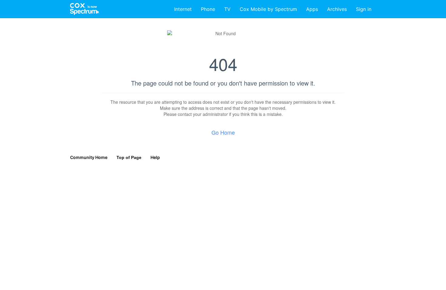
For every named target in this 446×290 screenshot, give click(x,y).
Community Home (88, 157)
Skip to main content (25, 4)
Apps (312, 9)
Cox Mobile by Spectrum (268, 9)
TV (227, 9)
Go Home (223, 132)
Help (155, 157)
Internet (183, 9)
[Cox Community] (85, 9)
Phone (208, 9)
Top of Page (129, 157)
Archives (337, 9)
